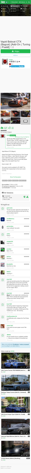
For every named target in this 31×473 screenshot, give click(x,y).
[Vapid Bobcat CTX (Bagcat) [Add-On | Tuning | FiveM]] (15, 101)
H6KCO (8, 271)
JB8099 (9, 334)
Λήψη (16, 51)
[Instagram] (15, 61)
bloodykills (10, 264)
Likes (12, 128)
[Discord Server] (19, 61)
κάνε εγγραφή (24, 344)
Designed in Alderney (6, 466)
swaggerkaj (10, 241)
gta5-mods (9, 208)
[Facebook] (12, 61)
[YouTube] (17, 61)
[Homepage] (10, 61)
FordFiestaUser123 (12, 316)
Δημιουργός (12, 135)
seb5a (8, 234)
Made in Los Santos (6, 468)
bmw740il (9, 279)
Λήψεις (5, 128)
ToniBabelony (10, 218)
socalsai (9, 249)
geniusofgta (10, 226)
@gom (8, 295)
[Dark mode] (26, 2)
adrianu (9, 256)
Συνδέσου (16, 344)
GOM (11, 60)
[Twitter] (13, 61)
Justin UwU (10, 325)
